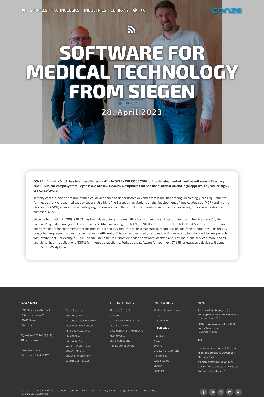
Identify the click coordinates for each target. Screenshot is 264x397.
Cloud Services (74, 310)
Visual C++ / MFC (120, 325)
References (160, 355)
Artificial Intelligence (78, 330)
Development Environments (126, 330)
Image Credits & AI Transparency (137, 390)
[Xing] (238, 392)
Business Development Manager (218, 347)
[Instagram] (212, 392)
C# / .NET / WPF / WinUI (124, 320)
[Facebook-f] (203, 392)
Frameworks (117, 335)
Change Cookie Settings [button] (34, 393)
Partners (159, 370)
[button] (143, 10)
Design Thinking (75, 350)
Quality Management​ (166, 350)
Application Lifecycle (122, 345)
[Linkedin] (229, 392)
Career (158, 365)
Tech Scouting (74, 340)
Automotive (161, 320)
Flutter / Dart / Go (121, 310)
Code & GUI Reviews (77, 360)
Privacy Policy (108, 390)
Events (158, 345)
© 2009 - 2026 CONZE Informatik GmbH (43, 390)
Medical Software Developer (215, 361)
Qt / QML (115, 315)
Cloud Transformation (79, 345)
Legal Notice (89, 390)
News (157, 340)
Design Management (78, 355)
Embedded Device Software (82, 320)
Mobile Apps (73, 335)
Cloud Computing (120, 340)
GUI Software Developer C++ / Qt (218, 366)
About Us (159, 335)
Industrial (159, 315)
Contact (74, 390)
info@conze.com (34, 340)
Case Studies (161, 360)
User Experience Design (80, 325)
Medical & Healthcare (167, 310)
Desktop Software (76, 315)
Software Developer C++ (213, 371)
